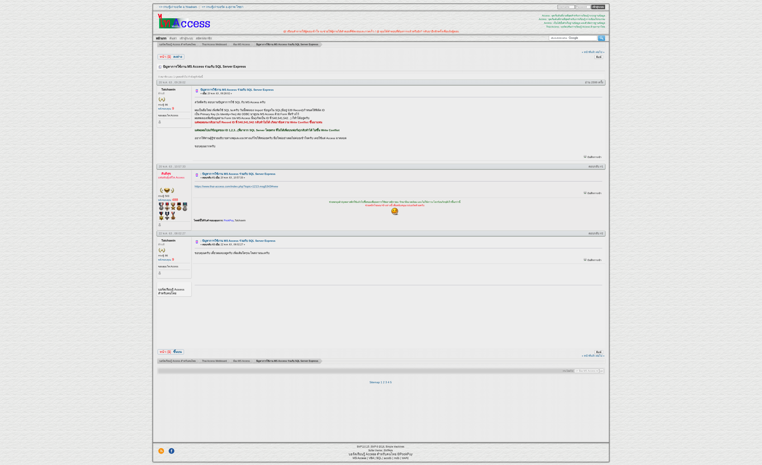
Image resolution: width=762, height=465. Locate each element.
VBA (371, 457)
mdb (396, 457)
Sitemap (374, 382)
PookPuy (229, 220)
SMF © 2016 (377, 446)
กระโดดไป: (568, 371)
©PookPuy (405, 454)
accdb (388, 457)
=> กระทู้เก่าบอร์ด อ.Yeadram (178, 7)
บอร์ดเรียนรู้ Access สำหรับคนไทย (372, 454)
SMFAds (388, 450)
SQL (379, 457)
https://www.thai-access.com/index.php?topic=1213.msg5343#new (236, 186)
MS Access (359, 457)
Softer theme (375, 450)
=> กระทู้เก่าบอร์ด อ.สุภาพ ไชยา (222, 7)
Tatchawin (168, 89)
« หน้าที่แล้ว (588, 52)
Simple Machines (395, 446)
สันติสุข (166, 173)
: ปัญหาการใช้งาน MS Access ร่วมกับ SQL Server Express (237, 173)
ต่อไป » (600, 52)
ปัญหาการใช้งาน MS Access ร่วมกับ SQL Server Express (237, 89)
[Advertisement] (397, 316)
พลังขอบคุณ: (166, 108)
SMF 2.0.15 (363, 446)
